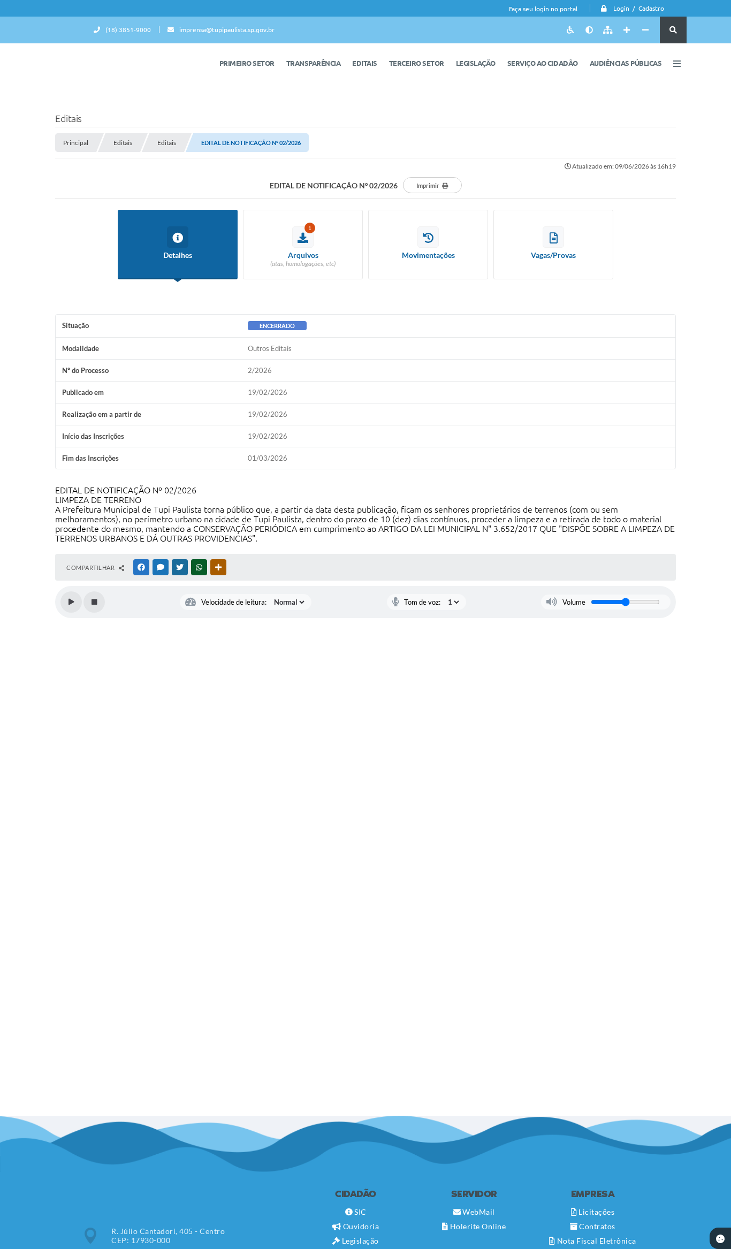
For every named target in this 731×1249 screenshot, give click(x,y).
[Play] (71, 602)
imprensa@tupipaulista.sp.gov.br (227, 29)
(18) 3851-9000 (128, 29)
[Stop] (94, 602)
